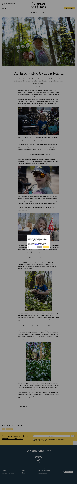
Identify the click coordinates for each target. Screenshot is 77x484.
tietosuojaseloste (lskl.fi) (37, 244)
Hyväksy (45, 247)
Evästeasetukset (32, 247)
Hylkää (40, 247)
